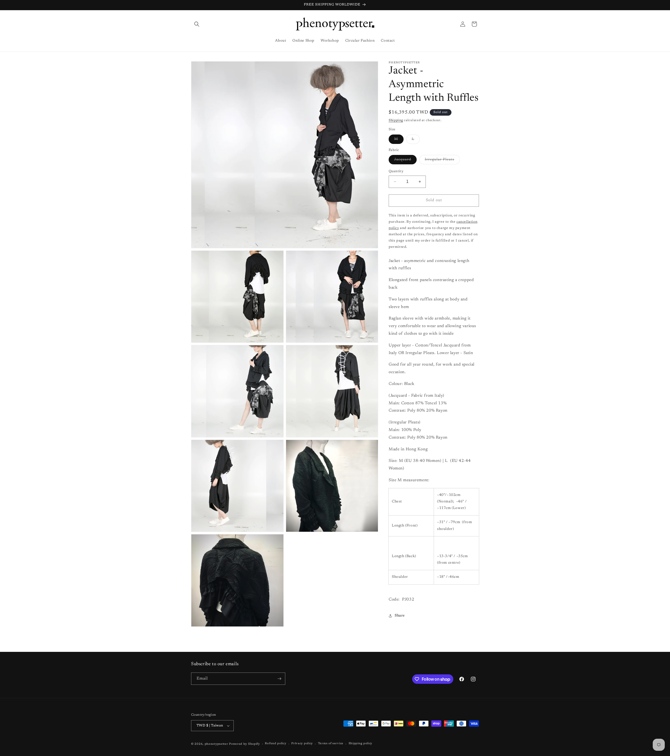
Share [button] (400, 616)
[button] (197, 24)
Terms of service (330, 743)
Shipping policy (360, 743)
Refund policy (275, 743)
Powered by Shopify (244, 744)
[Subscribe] (279, 679)
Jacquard (405, 161)
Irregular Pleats (442, 161)
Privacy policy (302, 743)
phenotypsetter (216, 744)
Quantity (396, 171)
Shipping (396, 120)
